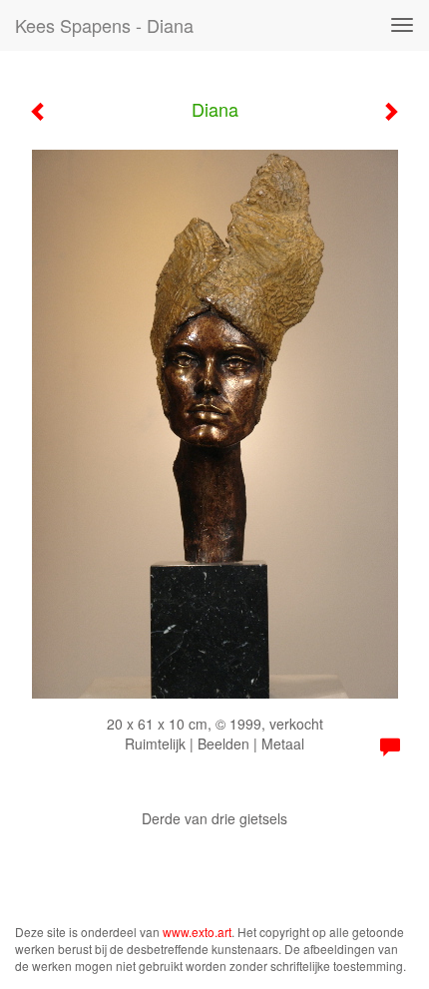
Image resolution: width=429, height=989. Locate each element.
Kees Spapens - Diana (104, 25)
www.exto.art (197, 931)
